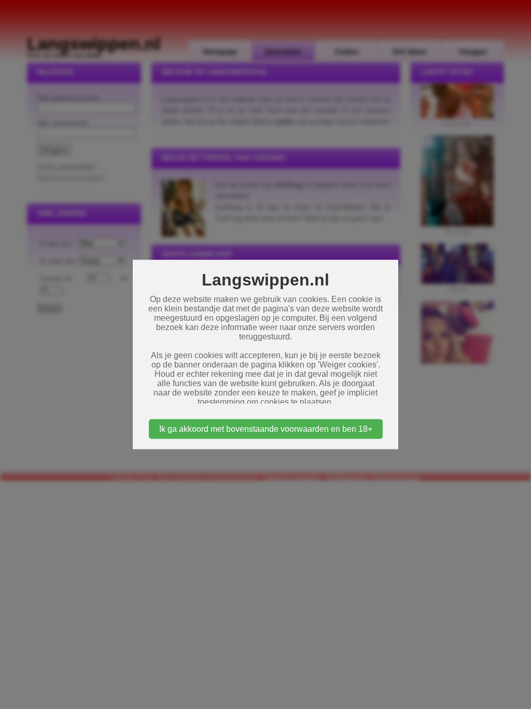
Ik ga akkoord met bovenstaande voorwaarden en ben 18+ (265, 429)
